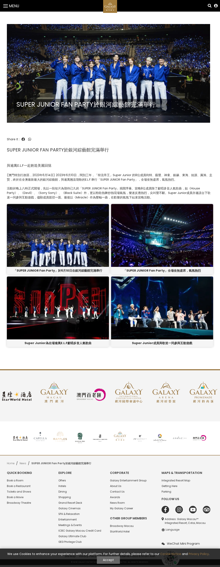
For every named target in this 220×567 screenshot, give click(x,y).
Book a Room (15, 480)
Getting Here (169, 486)
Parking (166, 491)
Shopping (64, 497)
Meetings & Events (70, 525)
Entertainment (67, 519)
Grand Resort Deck (70, 503)
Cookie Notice (170, 554)
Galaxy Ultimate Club (72, 536)
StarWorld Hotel (120, 531)
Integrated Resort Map (176, 480)
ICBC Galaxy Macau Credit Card (79, 530)
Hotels (62, 486)
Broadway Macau (122, 526)
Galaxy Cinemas (69, 508)
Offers (62, 480)
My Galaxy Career (121, 508)
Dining (62, 491)
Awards (115, 497)
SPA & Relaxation (69, 514)
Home (10, 463)
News (23, 463)
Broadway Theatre (19, 503)
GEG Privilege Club (70, 542)
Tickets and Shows (19, 491)
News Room (117, 503)
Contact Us (117, 491)
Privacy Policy (199, 554)
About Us (115, 486)
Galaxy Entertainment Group (128, 480)
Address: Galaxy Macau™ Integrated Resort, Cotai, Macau (185, 521)
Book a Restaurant (19, 486)
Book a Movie (15, 497)
